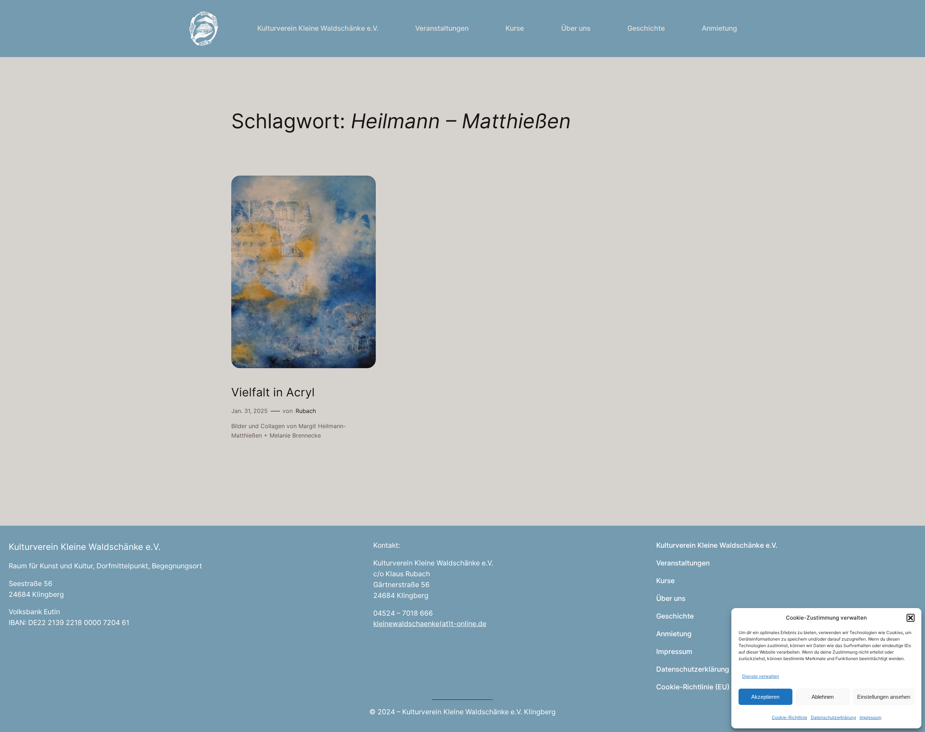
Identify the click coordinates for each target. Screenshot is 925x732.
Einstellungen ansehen (883, 697)
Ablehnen (823, 697)
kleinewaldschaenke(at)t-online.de (429, 623)
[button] (910, 617)
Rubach (306, 410)
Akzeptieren (765, 697)
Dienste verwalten (760, 676)
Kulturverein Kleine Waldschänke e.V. (85, 547)
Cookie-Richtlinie (789, 717)
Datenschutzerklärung (833, 717)
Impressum (870, 717)
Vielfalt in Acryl (273, 392)
